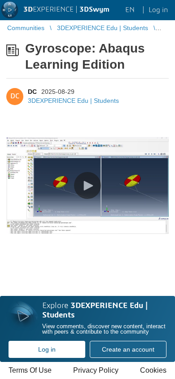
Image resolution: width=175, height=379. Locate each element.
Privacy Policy (95, 370)
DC (32, 91)
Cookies (153, 370)
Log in (47, 349)
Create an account (128, 349)
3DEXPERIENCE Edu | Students (73, 100)
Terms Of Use (30, 370)
